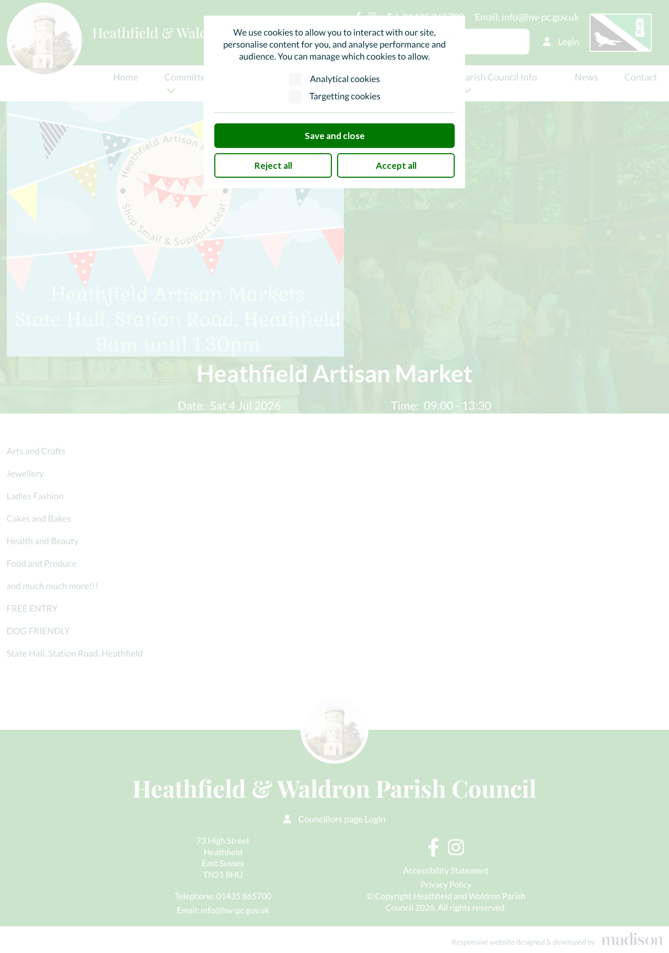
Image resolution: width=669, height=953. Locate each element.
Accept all (396, 165)
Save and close (335, 135)
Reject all (273, 165)
